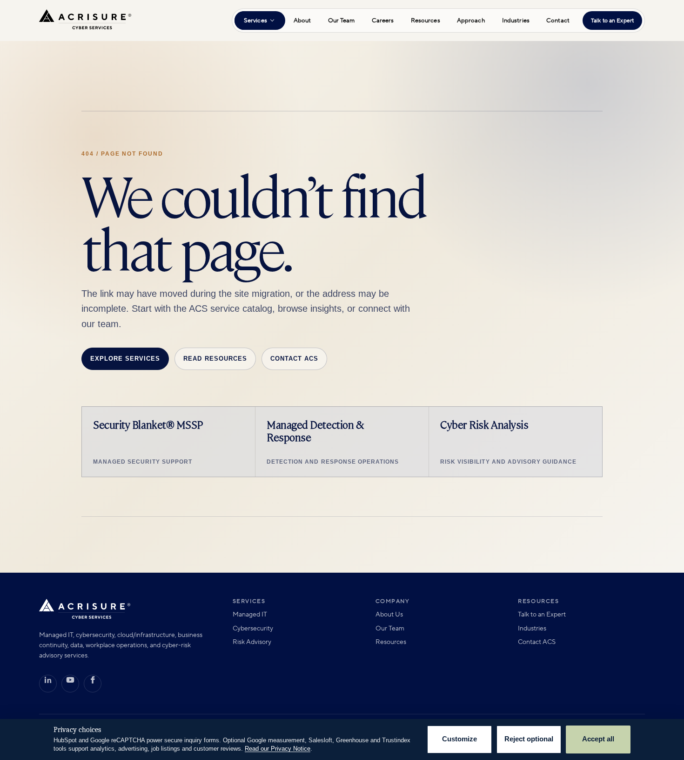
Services (255, 20)
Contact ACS (294, 358)
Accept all (598, 739)
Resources (425, 20)
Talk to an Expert (612, 20)
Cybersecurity (253, 628)
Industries (516, 20)
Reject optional (528, 739)
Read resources (215, 358)
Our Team (341, 20)
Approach (471, 20)
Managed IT (250, 614)
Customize (459, 739)
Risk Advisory (252, 642)
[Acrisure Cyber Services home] (85, 20)
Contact (558, 20)
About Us (389, 614)
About (302, 20)
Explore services (125, 358)
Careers (383, 20)
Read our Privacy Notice (277, 748)
